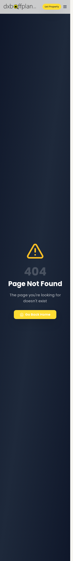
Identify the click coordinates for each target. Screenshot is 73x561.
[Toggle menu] (65, 6)
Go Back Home (37, 314)
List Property (52, 6)
